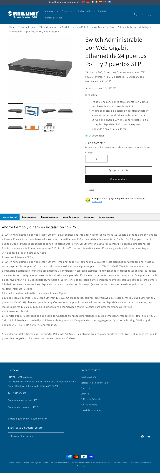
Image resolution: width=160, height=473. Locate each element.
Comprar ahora (118, 178)
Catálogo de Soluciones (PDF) (96, 382)
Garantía (85, 393)
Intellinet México (22, 462)
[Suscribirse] (60, 436)
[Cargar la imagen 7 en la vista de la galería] (48, 127)
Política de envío (120, 462)
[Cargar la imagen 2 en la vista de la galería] (31, 110)
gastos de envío (114, 147)
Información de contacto (140, 462)
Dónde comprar (106, 217)
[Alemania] (88, 2)
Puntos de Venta (89, 404)
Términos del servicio (102, 462)
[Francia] (92, 2)
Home (12, 27)
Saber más (97, 201)
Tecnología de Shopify (39, 462)
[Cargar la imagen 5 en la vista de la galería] (15, 127)
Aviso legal (81, 466)
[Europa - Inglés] (83, 2)
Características (29, 217)
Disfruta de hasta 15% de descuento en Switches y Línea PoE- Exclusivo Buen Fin (63, 27)
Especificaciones (49, 217)
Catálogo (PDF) (88, 377)
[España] (100, 2)
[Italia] (96, 2)
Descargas (89, 217)
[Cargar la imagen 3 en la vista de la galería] (48, 110)
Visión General (10, 217)
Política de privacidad (81, 462)
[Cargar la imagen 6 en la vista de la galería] (31, 127)
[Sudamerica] (109, 2)
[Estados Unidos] (104, 2)
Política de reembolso (60, 462)
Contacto (85, 388)
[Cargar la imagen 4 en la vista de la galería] (65, 110)
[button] (51, 11)
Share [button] (91, 189)
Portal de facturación (91, 410)
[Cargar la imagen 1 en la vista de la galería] (15, 110)
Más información (71, 217)
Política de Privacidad (91, 399)
